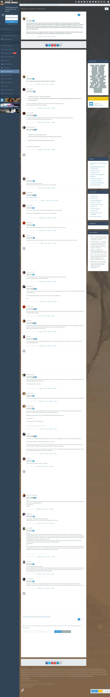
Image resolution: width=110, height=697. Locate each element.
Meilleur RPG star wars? (96, 185)
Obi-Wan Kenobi (94, 79)
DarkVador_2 (30, 286)
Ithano (104, 261)
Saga (92, 84)
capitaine (101, 261)
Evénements (95, 73)
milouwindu (30, 306)
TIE (102, 241)
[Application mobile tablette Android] (81, 2)
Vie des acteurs (98, 92)
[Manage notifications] (107, 686)
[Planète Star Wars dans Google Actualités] (98, 2)
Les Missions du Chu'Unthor (97, 204)
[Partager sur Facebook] (46, 45)
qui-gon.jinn (30, 272)
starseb (28, 336)
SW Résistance (93, 87)
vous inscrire (64, 626)
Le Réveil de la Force (32, 671)
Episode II (94, 67)
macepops (29, 205)
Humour (94, 74)
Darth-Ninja (29, 393)
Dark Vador (97, 672)
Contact (45, 684)
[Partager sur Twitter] (49, 45)
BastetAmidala (30, 127)
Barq (92, 255)
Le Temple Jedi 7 (94, 196)
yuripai (28, 561)
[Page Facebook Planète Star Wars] (84, 2)
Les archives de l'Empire (96, 216)
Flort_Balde (29, 113)
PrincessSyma (30, 374)
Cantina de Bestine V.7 (95, 208)
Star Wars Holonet (35, 681)
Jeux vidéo (92, 76)
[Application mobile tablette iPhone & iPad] (78, 2)
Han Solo (86, 672)
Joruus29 (41, 616)
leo (27, 178)
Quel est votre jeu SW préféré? (97, 183)
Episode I (102, 65)
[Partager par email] (60, 45)
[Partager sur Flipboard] (55, 45)
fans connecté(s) (98, 104)
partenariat (6, 96)
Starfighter (103, 85)
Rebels (101, 81)
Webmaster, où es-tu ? (95, 170)
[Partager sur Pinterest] (52, 45)
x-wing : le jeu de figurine (96, 180)
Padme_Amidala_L (32, 495)
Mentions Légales (29, 684)
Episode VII (94, 71)
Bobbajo (92, 249)
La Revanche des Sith (74, 671)
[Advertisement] (53, 61)
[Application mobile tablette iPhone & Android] (76, 2)
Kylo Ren (103, 672)
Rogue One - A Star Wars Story (33, 676)
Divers (97, 65)
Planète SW (102, 79)
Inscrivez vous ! (66, 631)
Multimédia (101, 78)
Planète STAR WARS (12, 2)
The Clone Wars (102, 87)
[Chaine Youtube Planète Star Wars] (92, 2)
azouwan (29, 321)
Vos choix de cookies (37, 684)
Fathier (92, 236)
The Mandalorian (98, 89)
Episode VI (101, 70)
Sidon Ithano (93, 261)
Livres (98, 76)
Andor (92, 65)
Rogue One (93, 82)
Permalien (54, 36)
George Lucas (69, 669)
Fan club (102, 73)
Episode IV (94, 68)
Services (102, 84)
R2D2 (25, 674)
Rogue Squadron (101, 82)
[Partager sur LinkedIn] (57, 45)
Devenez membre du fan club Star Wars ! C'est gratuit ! (11, 9)
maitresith (29, 193)
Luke (79, 672)
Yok (27, 18)
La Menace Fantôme (98, 669)
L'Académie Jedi (94, 198)
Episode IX (101, 68)
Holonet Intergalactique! (96, 200)
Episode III (101, 67)
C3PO (22, 674)
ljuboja (28, 458)
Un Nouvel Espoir (90, 671)
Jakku (95, 252)
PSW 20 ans (95, 81)
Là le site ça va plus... (95, 172)
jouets (56, 674)
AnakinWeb (41, 669)
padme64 (29, 528)
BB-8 (30, 674)
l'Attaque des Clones (57, 671)
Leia (82, 672)
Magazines (94, 78)
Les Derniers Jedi (81, 676)
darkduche (29, 89)
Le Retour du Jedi (40, 672)
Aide (100, 691)
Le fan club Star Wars (7, 32)
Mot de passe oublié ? (12, 24)
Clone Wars (77, 674)
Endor (92, 266)
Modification (40, 36)
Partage (94, 691)
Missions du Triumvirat (96, 202)
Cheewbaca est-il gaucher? (96, 178)
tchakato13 (29, 579)
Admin (45, 36)
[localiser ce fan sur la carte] (34, 115)
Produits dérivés (29, 616)
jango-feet (29, 222)
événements (93, 674)
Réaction (49, 36)
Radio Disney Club (26, 681)
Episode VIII (101, 71)
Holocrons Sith (94, 210)
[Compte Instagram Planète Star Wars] (87, 2)
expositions (85, 674)
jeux (59, 674)
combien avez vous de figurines (98, 174)
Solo (91, 85)
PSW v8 (22, 684)
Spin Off (96, 85)
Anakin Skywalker (73, 672)
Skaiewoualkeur (46, 616)
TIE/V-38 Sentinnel (95, 241)
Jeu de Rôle (100, 74)
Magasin (104, 76)
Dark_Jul (29, 235)
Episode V (94, 70)
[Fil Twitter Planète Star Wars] (90, 2)
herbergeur (93, 176)
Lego (62, 674)
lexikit (28, 434)
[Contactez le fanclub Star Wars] (101, 2)
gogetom (29, 514)
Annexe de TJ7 (94, 206)
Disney (77, 669)
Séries (97, 84)
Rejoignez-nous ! (51, 684)
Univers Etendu (98, 90)
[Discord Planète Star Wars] (95, 2)
